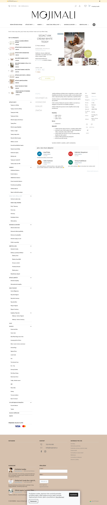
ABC (12, 384)
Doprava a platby (75, 459)
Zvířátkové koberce (15, 170)
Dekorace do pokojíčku (16, 235)
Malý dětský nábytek (15, 274)
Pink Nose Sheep (14, 373)
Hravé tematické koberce (16, 181)
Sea (11, 358)
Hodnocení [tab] (40, 102)
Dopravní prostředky (15, 149)
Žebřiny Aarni (15, 270)
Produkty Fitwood (16, 266)
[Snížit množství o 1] (40, 79)
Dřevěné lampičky (15, 280)
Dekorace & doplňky (14, 224)
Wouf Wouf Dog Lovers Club (17, 336)
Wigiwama (94, 96)
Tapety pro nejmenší (15, 160)
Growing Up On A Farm (16, 340)
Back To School (14, 398)
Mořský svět (13, 156)
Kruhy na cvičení (16, 263)
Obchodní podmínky (75, 446)
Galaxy (12, 391)
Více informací (60, 497)
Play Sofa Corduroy (15, 298)
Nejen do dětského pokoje (16, 192)
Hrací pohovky (13, 288)
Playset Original (14, 305)
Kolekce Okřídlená (14, 413)
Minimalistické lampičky (16, 284)
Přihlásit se (44, 481)
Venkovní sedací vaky (15, 199)
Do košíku (48, 78)
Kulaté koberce (14, 174)
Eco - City (13, 366)
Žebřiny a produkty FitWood (17, 252)
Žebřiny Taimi (15, 255)
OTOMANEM (39, 60)
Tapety (12, 409)
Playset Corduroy (14, 309)
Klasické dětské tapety (16, 138)
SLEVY (10, 323)
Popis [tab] (37, 94)
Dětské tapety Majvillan (16, 127)
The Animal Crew (14, 362)
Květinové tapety (14, 152)
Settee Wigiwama (15, 291)
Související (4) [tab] (41, 98)
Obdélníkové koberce (15, 177)
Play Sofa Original (15, 294)
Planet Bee (13, 387)
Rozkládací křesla (15, 217)
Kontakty (73, 443)
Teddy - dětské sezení (15, 380)
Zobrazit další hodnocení (92, 171)
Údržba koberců (14, 188)
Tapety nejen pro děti (15, 163)
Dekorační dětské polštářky (17, 231)
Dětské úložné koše (15, 227)
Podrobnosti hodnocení (40, 50)
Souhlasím (73, 495)
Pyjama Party (14, 351)
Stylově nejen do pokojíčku (16, 402)
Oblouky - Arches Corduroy (18, 319)
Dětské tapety (12, 102)
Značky (11, 416)
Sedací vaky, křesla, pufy (15, 196)
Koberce (11, 167)
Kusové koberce (14, 405)
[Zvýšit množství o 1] (40, 77)
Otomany (13, 213)
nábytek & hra (13, 246)
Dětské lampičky (13, 277)
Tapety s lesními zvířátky (16, 108)
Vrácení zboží (74, 450)
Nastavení (33, 501)
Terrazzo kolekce (14, 395)
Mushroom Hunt (14, 376)
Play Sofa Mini (14, 302)
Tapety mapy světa (15, 134)
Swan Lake (13, 333)
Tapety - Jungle (14, 130)
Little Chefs (13, 355)
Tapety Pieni (13, 123)
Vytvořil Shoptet (95, 501)
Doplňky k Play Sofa (15, 313)
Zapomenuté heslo (44, 486)
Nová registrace (43, 485)
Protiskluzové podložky (16, 185)
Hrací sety (13, 210)
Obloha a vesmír (14, 141)
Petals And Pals (14, 329)
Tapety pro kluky (14, 116)
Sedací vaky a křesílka (16, 202)
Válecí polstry (14, 221)
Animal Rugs (13, 347)
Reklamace (73, 455)
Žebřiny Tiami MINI (16, 259)
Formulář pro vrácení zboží (77, 452)
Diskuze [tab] (38, 106)
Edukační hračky (14, 249)
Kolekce (11, 326)
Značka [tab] (38, 110)
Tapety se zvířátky (15, 105)
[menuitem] (16, 24)
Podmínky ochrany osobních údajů (79, 448)
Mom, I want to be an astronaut (18, 344)
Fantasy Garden (14, 369)
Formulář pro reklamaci (76, 457)
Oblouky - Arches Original (18, 316)
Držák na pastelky (15, 242)
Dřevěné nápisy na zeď (16, 238)
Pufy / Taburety (14, 206)
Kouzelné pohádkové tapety (17, 145)
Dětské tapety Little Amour (17, 119)
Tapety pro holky (14, 112)
